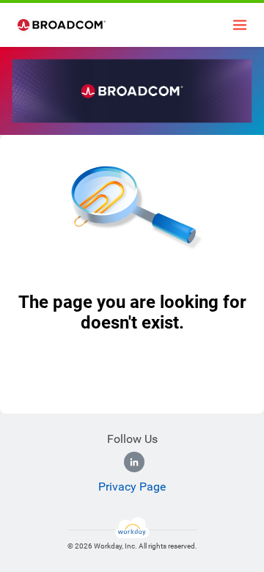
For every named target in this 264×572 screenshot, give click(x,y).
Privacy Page (132, 487)
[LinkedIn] (134, 462)
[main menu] (240, 25)
